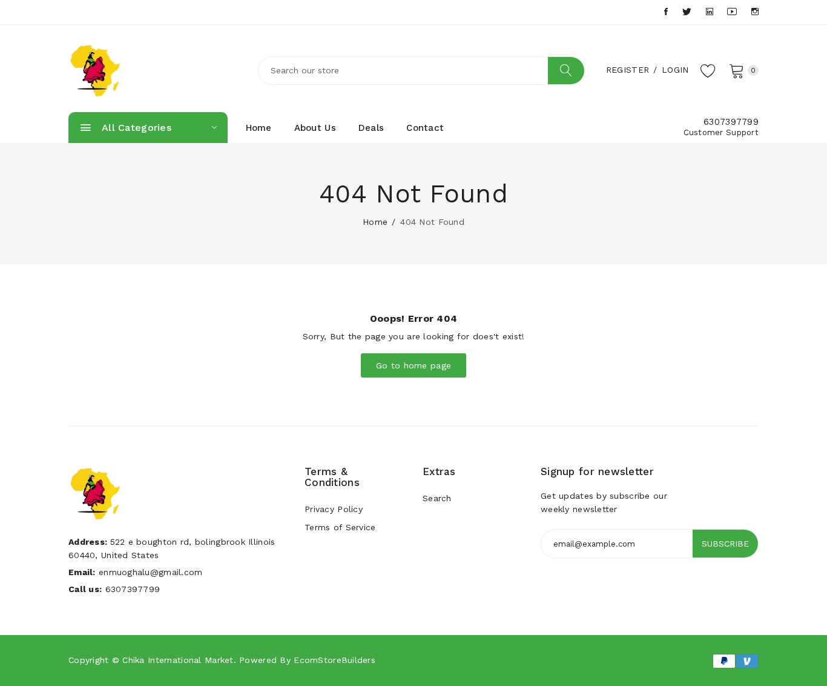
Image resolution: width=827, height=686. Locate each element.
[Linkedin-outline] (709, 12)
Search (437, 498)
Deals (371, 127)
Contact (425, 127)
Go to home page (413, 365)
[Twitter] (686, 12)
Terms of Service (340, 527)
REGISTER (627, 70)
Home (259, 127)
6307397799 (731, 121)
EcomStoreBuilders (334, 660)
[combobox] (421, 70)
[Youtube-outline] (732, 12)
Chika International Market (177, 660)
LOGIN (675, 70)
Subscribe (725, 543)
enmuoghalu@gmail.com (151, 572)
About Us (315, 127)
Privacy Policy (334, 509)
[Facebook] (666, 12)
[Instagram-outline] (755, 12)
